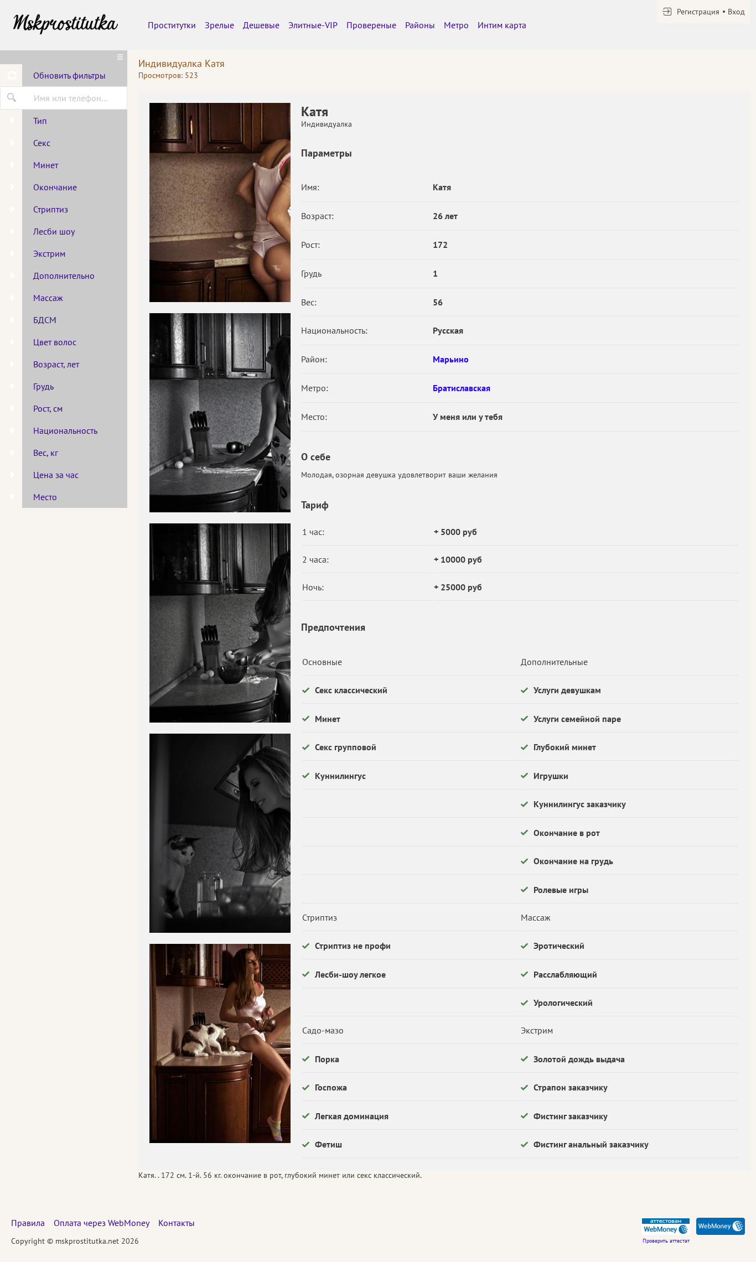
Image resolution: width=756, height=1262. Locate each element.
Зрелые (219, 24)
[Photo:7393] (219, 202)
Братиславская (461, 387)
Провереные (371, 24)
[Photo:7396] (219, 833)
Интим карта (502, 24)
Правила (28, 1222)
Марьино (451, 359)
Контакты (176, 1222)
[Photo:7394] (219, 412)
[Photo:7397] (219, 1043)
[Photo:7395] (219, 623)
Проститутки (172, 24)
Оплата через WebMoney (101, 1222)
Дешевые (261, 24)
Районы (420, 24)
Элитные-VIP (313, 24)
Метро (456, 24)
